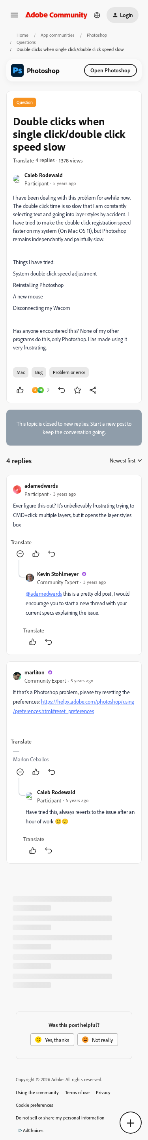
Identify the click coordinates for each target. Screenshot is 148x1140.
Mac (21, 372)
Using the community (37, 1092)
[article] (74, 520)
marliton (34, 672)
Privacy (103, 1092)
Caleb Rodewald (43, 175)
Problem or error (69, 372)
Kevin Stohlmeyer (58, 573)
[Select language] (97, 15)
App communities (58, 35)
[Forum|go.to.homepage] (56, 15)
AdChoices (33, 1130)
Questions (26, 42)
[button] (14, 17)
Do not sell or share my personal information (60, 1118)
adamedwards (41, 485)
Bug (39, 372)
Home (22, 35)
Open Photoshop (110, 70)
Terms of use (77, 1092)
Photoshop (97, 35)
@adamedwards (44, 593)
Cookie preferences (34, 1105)
